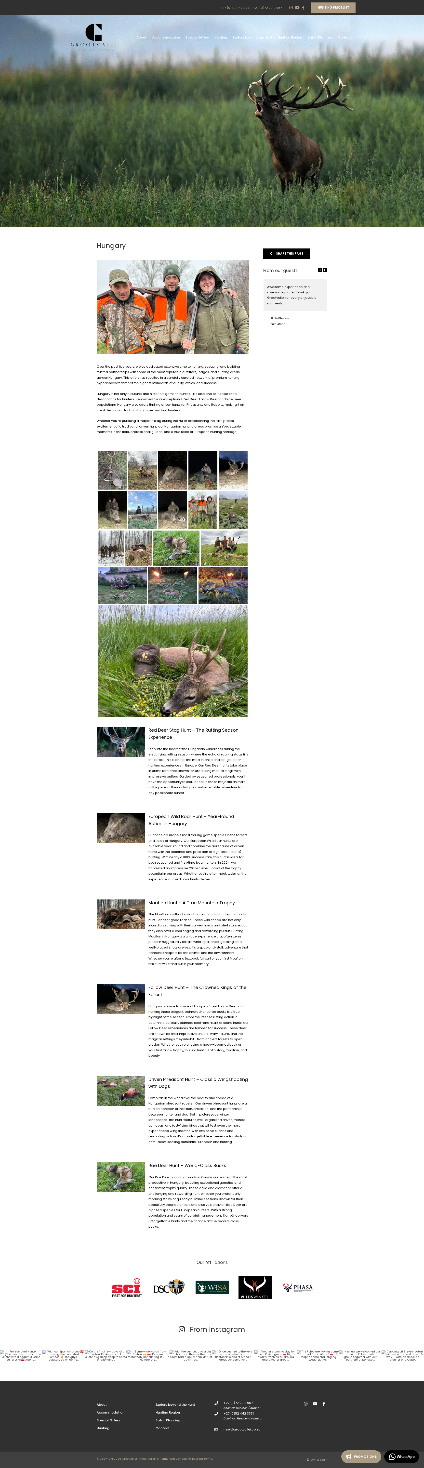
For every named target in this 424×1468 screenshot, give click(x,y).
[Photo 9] (202, 510)
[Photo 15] (122, 585)
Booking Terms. (202, 1459)
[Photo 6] (112, 510)
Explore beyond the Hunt (252, 37)
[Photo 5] (233, 470)
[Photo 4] (202, 470)
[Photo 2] (142, 470)
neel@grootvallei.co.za (242, 1429)
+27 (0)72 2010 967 (267, 7)
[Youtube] (297, 8)
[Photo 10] (233, 510)
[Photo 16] (172, 585)
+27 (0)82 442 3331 (235, 7)
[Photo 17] (223, 585)
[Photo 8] (172, 510)
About (141, 37)
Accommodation (166, 37)
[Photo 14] (224, 548)
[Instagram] (291, 8)
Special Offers (197, 37)
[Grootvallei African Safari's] (95, 37)
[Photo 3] (172, 470)
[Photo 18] (173, 661)
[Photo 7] (142, 510)
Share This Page (289, 253)
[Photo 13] (176, 548)
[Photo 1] (112, 470)
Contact (345, 37)
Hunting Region (290, 37)
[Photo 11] (111, 548)
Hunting (220, 37)
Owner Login (318, 1460)
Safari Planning (320, 37)
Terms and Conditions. (175, 1459)
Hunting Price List (333, 7)
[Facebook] (303, 8)
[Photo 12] (138, 548)
